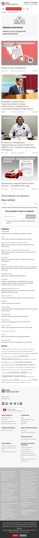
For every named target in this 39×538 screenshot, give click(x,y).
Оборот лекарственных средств (10, 367)
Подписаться (31, 216)
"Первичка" (5, 349)
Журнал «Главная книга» (8, 421)
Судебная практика (13, 375)
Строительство (6, 325)
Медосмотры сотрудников (13, 68)
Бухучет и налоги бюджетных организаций (14, 242)
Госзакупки (4, 257)
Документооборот (24, 353)
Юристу (3, 334)
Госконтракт (4, 351)
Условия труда (22, 380)
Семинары (4, 419)
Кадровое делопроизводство (25, 43)
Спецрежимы (5, 320)
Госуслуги (17, 351)
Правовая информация (27, 419)
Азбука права (5, 231)
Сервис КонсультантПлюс (8, 446)
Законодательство (10, 359)
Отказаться (23, 535)
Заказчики (24, 356)
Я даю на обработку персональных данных (20, 222)
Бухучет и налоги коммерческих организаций (15, 250)
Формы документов (7, 382)
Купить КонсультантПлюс (13, 9)
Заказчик (17, 356)
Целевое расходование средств (22, 382)
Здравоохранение (9, 43)
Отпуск (9, 369)
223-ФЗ (12, 349)
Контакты (23, 423)
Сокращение (4, 372)
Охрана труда (8, 161)
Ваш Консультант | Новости (28, 439)
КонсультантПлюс (6, 417)
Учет (34, 379)
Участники (29, 380)
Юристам (23, 430)
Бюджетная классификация (27, 349)
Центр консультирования (8, 448)
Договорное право (26, 351)
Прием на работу (16, 369)
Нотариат (4, 301)
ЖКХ (36, 353)
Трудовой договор (8, 380)
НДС (35, 365)
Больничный (18, 349)
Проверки (24, 369)
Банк (2, 237)
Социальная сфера (17, 372)
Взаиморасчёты (6, 340)
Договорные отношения (10, 353)
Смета (30, 369)
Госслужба (10, 351)
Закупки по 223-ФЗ (30, 359)
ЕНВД (32, 353)
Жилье (3, 356)
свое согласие (14, 221)
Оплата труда (24, 367)
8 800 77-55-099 (30, 3)
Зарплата (4, 264)
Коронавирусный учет (8, 365)
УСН (17, 380)
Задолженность (9, 356)
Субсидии (29, 372)
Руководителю (8, 45)
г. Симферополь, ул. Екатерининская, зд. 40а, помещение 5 (28, 504)
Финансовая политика (8, 331)
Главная (3, 12)
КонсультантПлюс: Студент (8, 423)
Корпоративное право (25, 365)
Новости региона (6, 295)
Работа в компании (6, 430)
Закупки (22, 359)
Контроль (28, 362)
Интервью (4, 279)
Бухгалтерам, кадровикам (28, 432)
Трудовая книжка (29, 376)
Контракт (19, 362)
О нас (22, 417)
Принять (15, 535)
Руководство (24, 421)
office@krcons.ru (5, 398)
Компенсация (12, 362)
